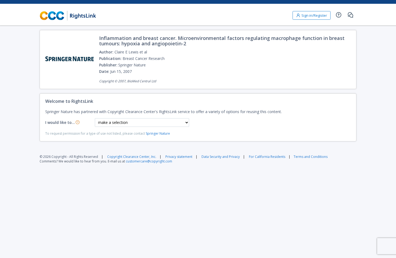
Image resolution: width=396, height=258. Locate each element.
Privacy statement (178, 156)
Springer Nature (158, 133)
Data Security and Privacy (221, 156)
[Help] (338, 15)
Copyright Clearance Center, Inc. (131, 156)
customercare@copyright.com (149, 161)
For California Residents (267, 156)
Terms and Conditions (311, 156)
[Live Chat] (350, 15)
